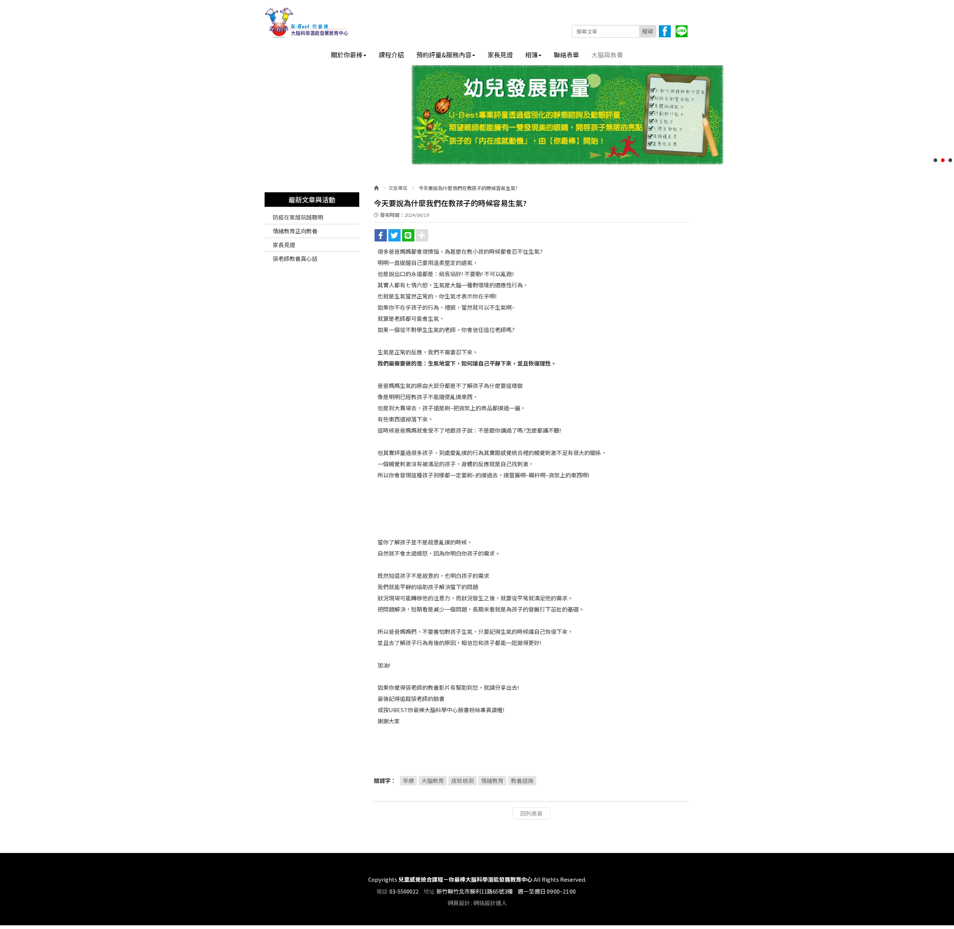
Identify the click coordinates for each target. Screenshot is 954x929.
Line (682, 31)
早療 (408, 780)
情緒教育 (492, 780)
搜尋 (647, 31)
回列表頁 (531, 813)
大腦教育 (432, 780)
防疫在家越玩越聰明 (298, 217)
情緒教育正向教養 (295, 231)
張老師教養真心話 (295, 258)
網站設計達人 (490, 903)
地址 (429, 891)
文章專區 (398, 188)
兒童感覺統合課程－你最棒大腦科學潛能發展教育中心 (307, 22)
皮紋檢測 (462, 780)
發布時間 (389, 214)
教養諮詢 (522, 780)
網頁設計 (459, 903)
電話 (382, 891)
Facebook (665, 31)
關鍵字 (382, 780)
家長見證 (284, 245)
